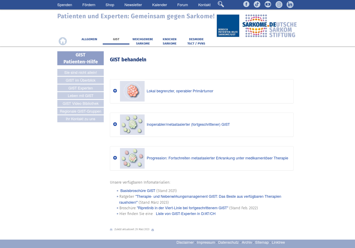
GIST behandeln (128, 60)
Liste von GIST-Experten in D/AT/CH (185, 213)
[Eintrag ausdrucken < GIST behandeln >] (153, 229)
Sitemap (262, 242)
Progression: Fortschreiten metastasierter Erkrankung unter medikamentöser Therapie (217, 157)
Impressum (206, 242)
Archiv (247, 242)
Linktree (278, 242)
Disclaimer (185, 242)
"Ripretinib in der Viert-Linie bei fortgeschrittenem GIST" (183, 207)
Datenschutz (229, 242)
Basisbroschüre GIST (137, 190)
